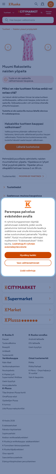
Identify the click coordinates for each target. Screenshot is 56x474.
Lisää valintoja (27, 270)
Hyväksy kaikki (28, 255)
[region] (28, 237)
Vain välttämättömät (28, 263)
